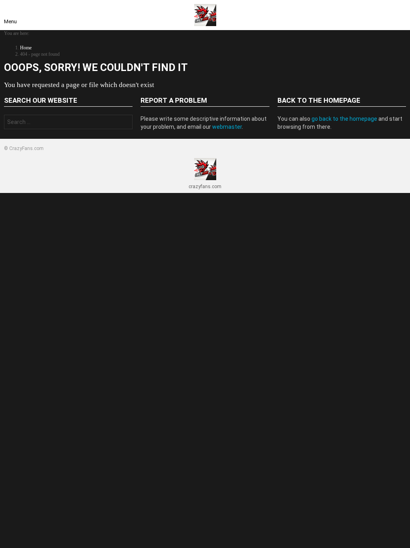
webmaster (227, 127)
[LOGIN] (399, 15)
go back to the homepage (344, 119)
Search (125, 123)
